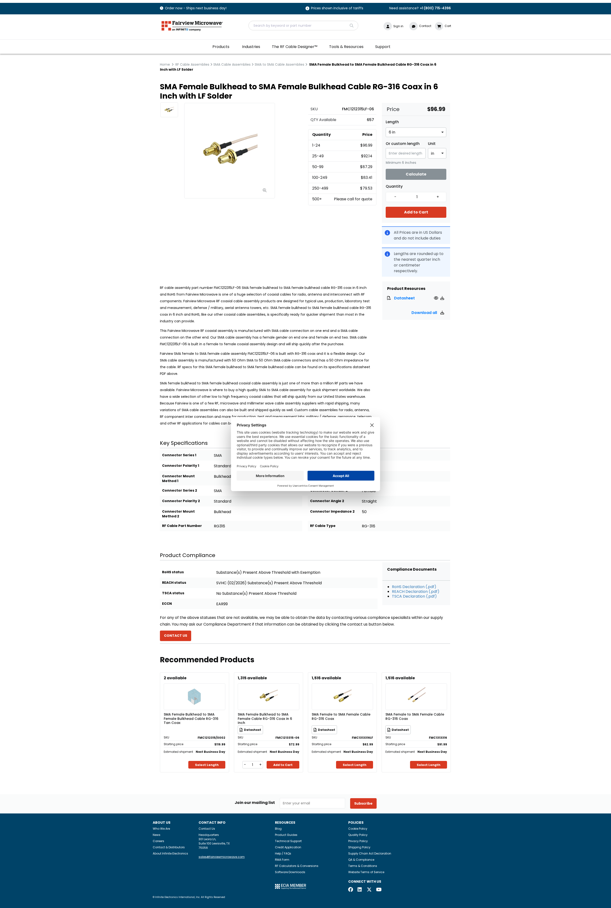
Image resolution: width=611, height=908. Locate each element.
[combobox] (303, 25)
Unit (432, 143)
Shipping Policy (359, 847)
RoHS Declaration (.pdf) (414, 586)
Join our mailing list (255, 802)
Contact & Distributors (169, 847)
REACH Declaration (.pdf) (415, 591)
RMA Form (282, 860)
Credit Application (288, 847)
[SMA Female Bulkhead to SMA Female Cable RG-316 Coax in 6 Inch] (268, 689)
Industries (251, 46)
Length (392, 122)
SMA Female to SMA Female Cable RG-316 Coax (341, 716)
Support (382, 46)
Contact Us (207, 829)
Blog (278, 829)
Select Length (207, 765)
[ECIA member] (290, 886)
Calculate (416, 174)
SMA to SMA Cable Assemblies (279, 64)
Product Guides (286, 835)
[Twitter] (369, 890)
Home (165, 64)
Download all (424, 312)
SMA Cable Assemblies (232, 64)
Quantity (394, 186)
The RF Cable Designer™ (294, 46)
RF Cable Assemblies (192, 64)
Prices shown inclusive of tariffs (337, 8)
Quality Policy (358, 835)
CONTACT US (175, 635)
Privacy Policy (358, 841)
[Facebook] (350, 890)
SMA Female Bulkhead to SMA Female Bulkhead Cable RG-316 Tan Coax (191, 718)
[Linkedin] (360, 890)
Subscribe (363, 803)
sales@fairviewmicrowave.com (222, 857)
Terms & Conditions (362, 866)
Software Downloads (290, 872)
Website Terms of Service (366, 872)
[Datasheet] (436, 298)
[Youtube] (378, 890)
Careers (158, 841)
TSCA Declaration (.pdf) (414, 596)
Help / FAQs (283, 853)
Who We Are (161, 829)
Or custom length (403, 143)
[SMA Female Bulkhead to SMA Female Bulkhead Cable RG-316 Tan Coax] (194, 689)
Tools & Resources (346, 46)
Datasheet (404, 298)
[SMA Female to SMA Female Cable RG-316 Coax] (342, 689)
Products (220, 46)
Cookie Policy (357, 829)
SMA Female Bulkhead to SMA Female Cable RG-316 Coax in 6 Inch (265, 718)
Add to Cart (416, 212)
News (156, 835)
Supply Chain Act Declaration (369, 853)
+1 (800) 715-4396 (435, 8)
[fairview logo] (192, 25)
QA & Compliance (361, 860)
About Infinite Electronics (170, 853)
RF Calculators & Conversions (296, 866)
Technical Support (288, 841)
